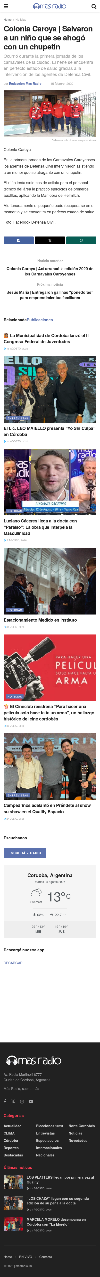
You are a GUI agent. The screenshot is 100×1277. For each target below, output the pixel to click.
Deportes (11, 1147)
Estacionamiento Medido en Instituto (40, 620)
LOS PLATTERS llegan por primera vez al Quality (60, 1179)
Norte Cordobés (82, 1125)
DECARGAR (13, 962)
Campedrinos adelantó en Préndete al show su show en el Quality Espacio (47, 808)
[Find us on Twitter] (13, 1101)
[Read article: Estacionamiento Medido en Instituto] (50, 581)
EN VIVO (25, 1256)
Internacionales (49, 1147)
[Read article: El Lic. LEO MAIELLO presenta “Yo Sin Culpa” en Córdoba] (50, 389)
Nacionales (45, 1155)
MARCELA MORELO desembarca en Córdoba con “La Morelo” (56, 1222)
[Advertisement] (50, 1003)
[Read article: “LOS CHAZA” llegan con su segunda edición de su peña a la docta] (13, 1203)
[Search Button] (94, 6)
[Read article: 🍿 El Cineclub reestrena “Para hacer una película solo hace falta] (50, 667)
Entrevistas (18, 418)
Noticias (21, 19)
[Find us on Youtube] (31, 1101)
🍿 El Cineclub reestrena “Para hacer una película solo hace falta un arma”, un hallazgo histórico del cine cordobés (49, 712)
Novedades (78, 1140)
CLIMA (9, 1133)
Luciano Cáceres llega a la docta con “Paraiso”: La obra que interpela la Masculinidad (40, 527)
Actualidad (13, 1125)
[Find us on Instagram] (22, 1101)
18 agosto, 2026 (17, 348)
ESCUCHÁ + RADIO (24, 853)
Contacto (45, 1256)
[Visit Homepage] (49, 6)
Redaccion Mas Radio (25, 83)
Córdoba (11, 1140)
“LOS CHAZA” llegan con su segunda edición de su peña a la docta (58, 1201)
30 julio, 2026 (15, 627)
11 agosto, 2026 (17, 441)
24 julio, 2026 (15, 818)
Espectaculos (47, 1140)
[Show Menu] (6, 6)
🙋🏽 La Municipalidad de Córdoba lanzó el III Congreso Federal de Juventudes (47, 338)
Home (8, 19)
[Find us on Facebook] (5, 1101)
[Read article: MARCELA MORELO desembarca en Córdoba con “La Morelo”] (13, 1224)
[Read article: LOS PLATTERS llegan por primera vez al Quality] (13, 1182)
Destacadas (13, 1155)
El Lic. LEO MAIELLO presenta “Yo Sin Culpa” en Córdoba (49, 431)
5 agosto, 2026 (16, 540)
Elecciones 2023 (49, 1125)
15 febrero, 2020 (61, 83)
